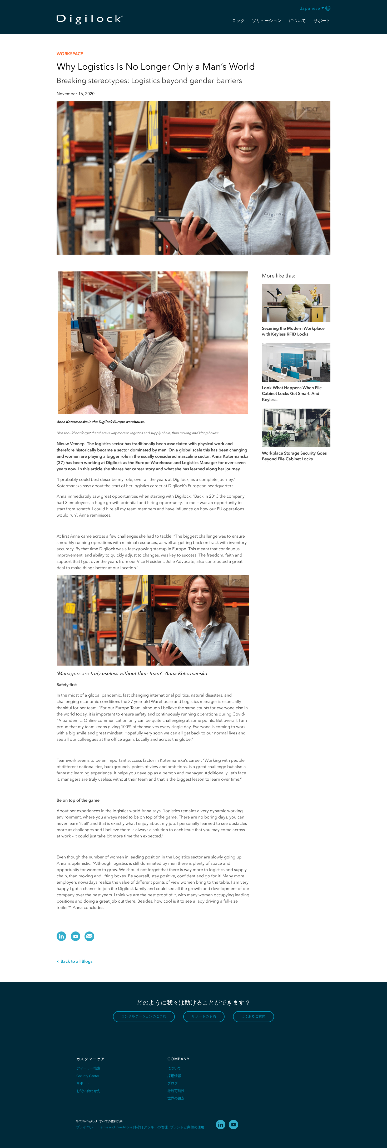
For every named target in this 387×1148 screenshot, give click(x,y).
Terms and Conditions (115, 1127)
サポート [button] (322, 20)
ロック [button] (238, 20)
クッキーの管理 (156, 1127)
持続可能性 (176, 1091)
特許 (138, 1127)
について (174, 1068)
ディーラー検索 (88, 1068)
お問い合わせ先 (88, 1091)
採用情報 (174, 1076)
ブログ (172, 1083)
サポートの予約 (204, 1016)
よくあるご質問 (253, 1016)
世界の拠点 (176, 1098)
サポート (83, 1083)
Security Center (87, 1076)
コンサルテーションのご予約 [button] (144, 1016)
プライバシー (86, 1127)
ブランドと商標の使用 (187, 1127)
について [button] (297, 20)
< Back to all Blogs (74, 961)
